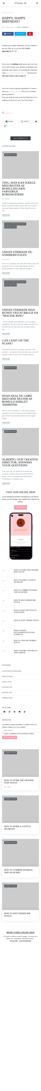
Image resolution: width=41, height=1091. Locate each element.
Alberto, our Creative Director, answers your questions (20, 462)
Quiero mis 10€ (9, 737)
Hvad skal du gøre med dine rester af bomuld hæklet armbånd (17, 400)
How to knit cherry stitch (26, 620)
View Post (6, 215)
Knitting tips (7, 692)
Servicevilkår (14, 941)
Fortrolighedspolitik (25, 941)
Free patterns (7, 676)
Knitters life (7, 12)
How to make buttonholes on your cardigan (24, 632)
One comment (23, 27)
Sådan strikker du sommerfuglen (17, 253)
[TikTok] (24, 712)
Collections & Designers (15, 224)
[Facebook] (4, 712)
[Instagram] (9, 712)
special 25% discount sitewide (16, 73)
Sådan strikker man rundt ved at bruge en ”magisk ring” (20, 312)
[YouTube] (19, 712)
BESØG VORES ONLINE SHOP (20, 932)
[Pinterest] (14, 712)
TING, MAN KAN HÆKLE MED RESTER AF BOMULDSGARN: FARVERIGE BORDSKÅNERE (19, 188)
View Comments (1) (20, 138)
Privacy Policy (29, 733)
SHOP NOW (20, 507)
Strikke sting (7, 698)
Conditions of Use (15, 733)
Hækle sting (7, 682)
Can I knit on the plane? (15, 342)
